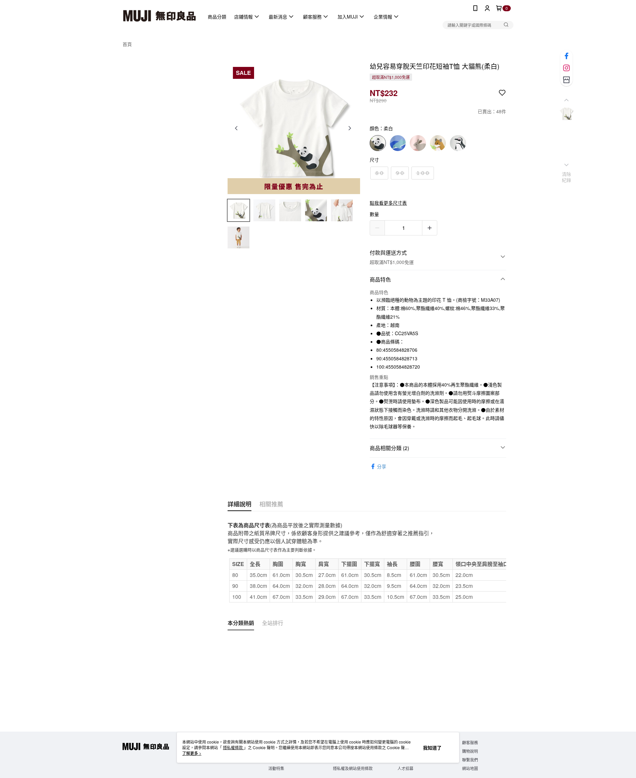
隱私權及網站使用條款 (353, 768)
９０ (399, 173)
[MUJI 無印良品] (159, 16)
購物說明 (470, 751)
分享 (381, 466)
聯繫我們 (470, 759)
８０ (379, 173)
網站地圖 (470, 768)
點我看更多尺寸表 (388, 202)
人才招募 (405, 768)
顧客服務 (470, 742)
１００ (423, 173)
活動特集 (276, 768)
